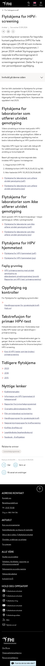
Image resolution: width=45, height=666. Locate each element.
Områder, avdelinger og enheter (14, 539)
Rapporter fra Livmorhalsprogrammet (20, 404)
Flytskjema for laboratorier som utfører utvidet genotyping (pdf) (20, 179)
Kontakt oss (6, 498)
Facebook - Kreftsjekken (14, 437)
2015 (6, 377)
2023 (6, 368)
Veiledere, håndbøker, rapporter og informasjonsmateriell (15, 562)
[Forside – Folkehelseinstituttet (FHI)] (6, 3)
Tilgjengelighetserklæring (12, 653)
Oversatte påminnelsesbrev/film (17, 408)
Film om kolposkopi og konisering (18, 413)
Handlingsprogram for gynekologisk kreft (21, 418)
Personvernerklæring (10, 657)
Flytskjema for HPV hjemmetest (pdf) (20, 253)
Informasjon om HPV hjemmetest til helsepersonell (19, 398)
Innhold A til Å (7, 578)
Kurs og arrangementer (11, 525)
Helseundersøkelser (9, 574)
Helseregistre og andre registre (14, 569)
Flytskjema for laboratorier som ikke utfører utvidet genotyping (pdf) (19, 225)
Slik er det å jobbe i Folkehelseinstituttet (17, 534)
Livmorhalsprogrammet (11, 451)
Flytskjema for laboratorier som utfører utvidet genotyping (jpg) (20, 187)
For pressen (6, 544)
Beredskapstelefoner (10, 503)
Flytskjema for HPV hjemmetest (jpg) (20, 258)
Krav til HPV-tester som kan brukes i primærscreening (19, 353)
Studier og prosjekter (10, 556)
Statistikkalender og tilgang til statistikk (17, 530)
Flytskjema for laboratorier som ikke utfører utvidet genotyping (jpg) (19, 233)
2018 (6, 373)
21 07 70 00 (9, 507)
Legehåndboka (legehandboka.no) (18, 432)
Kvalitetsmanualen (11, 391)
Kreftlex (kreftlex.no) (13, 427)
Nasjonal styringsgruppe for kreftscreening (22, 423)
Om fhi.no (6, 648)
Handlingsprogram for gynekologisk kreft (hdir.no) (21, 307)
